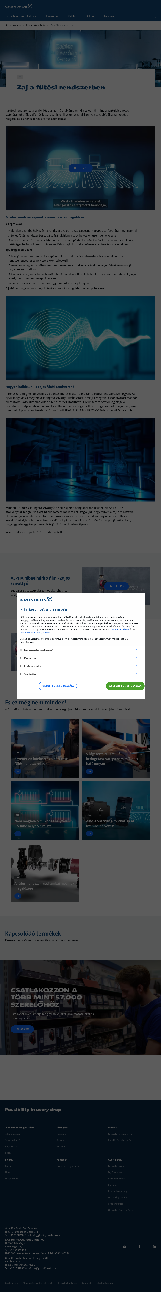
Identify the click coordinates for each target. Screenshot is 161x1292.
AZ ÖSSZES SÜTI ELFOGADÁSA (125, 685)
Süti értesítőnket (120, 629)
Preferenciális (32, 666)
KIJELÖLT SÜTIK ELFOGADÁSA (58, 685)
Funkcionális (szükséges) (38, 649)
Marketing (30, 657)
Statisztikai (30, 674)
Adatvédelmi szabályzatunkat (35, 632)
